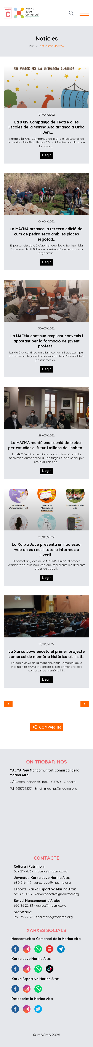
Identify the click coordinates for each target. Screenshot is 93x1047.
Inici (31, 46)
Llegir (46, 155)
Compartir (46, 727)
